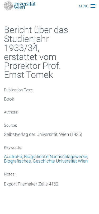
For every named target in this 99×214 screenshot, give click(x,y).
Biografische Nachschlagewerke (55, 156)
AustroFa (13, 156)
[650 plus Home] (49, 6)
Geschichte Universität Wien (60, 161)
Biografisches (17, 161)
